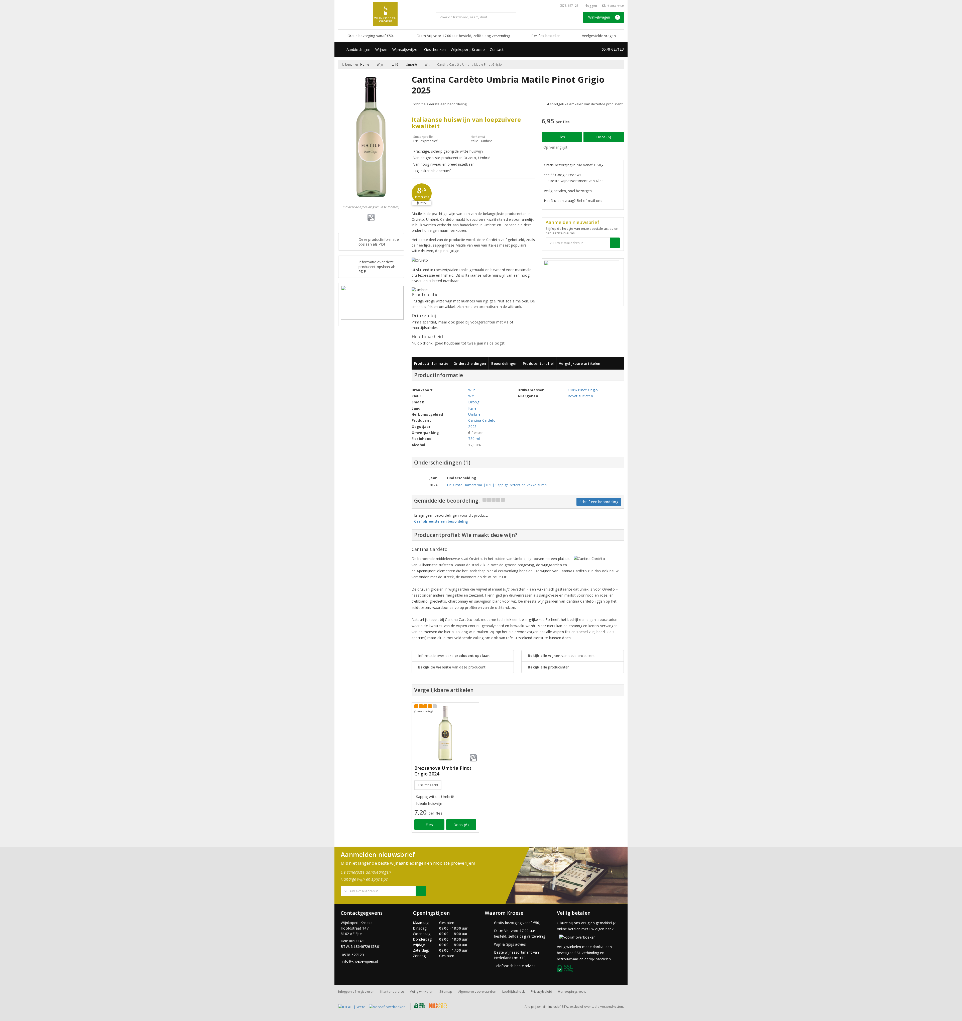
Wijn (380, 64)
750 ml (474, 438)
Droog (473, 402)
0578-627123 (569, 6)
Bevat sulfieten (580, 396)
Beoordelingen (504, 363)
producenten (548, 667)
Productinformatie (431, 363)
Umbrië (411, 64)
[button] (422, 193)
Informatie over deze (454, 655)
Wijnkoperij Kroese (468, 49)
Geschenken (435, 49)
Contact (497, 49)
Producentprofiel (538, 363)
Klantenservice (613, 6)
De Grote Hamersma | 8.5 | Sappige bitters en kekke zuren (497, 485)
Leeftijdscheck (513, 991)
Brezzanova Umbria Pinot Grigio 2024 (443, 771)
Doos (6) (603, 137)
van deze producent (452, 667)
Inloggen (590, 6)
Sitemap (445, 991)
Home (364, 64)
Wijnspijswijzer (405, 49)
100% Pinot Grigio (583, 390)
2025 (472, 426)
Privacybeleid (541, 991)
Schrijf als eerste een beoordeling (440, 104)
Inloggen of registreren (356, 991)
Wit (427, 64)
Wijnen (381, 49)
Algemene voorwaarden (477, 991)
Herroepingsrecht (572, 991)
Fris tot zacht (428, 785)
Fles (561, 137)
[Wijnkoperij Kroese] (385, 14)
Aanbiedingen (358, 49)
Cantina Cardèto (482, 420)
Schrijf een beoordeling (598, 501)
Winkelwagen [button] (603, 17)
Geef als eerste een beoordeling (441, 521)
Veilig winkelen (421, 991)
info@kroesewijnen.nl (360, 961)
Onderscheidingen (469, 363)
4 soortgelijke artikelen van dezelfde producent (585, 104)
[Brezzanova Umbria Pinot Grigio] (445, 733)
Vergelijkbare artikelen (579, 363)
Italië (394, 64)
